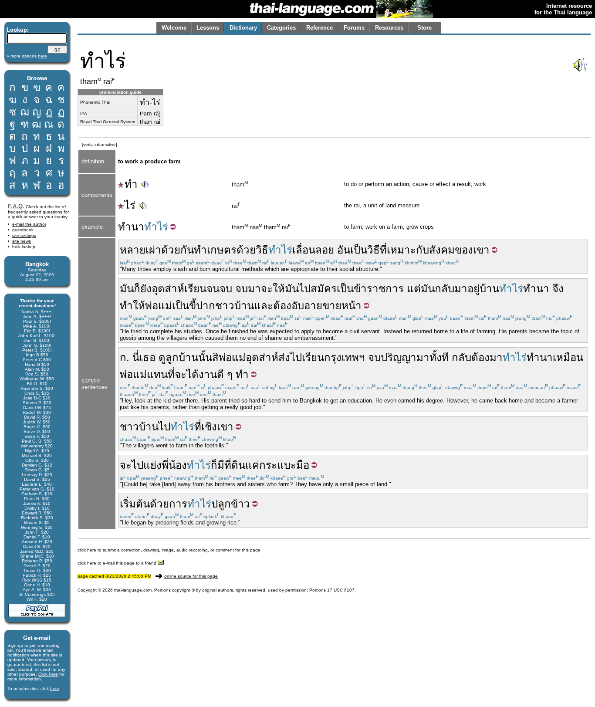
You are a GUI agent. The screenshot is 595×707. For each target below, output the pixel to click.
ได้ (192, 374)
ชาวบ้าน (234, 305)
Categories (281, 27)
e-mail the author (29, 224)
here (54, 688)
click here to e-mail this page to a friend (118, 563)
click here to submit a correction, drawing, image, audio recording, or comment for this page (169, 550)
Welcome (174, 27)
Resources (389, 27)
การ (178, 504)
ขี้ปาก (202, 305)
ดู (162, 357)
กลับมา (451, 288)
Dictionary (243, 27)
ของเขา (472, 250)
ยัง (146, 288)
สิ (215, 357)
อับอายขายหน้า (326, 305)
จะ (267, 288)
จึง (558, 288)
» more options (27, 56)
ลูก (172, 357)
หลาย (132, 250)
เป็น (358, 250)
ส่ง (284, 357)
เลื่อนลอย (313, 250)
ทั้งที (439, 357)
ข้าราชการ (379, 288)
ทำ (131, 184)
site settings (24, 235)
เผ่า (153, 250)
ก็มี (217, 465)
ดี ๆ (225, 374)
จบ (226, 288)
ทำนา (131, 227)
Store (424, 27)
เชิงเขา (217, 427)
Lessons (207, 27)
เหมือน (568, 357)
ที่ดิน (234, 465)
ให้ (279, 288)
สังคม (442, 250)
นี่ (135, 357)
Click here (48, 674)
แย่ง (152, 465)
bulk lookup (23, 246)
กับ (422, 250)
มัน (127, 288)
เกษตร (222, 250)
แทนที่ (161, 374)
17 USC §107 (341, 590)
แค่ (252, 465)
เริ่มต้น (135, 504)
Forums (354, 27)
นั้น (205, 357)
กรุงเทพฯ (344, 357)
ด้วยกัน (177, 250)
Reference (319, 27)
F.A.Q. (16, 206)
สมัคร (324, 288)
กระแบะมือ (284, 465)
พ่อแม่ (158, 305)
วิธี (262, 250)
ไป (305, 288)
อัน (343, 250)
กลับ (461, 357)
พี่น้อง (174, 465)
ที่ (383, 250)
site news (21, 241)
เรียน (195, 288)
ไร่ (130, 205)
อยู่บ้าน (483, 288)
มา (254, 288)
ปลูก (221, 504)
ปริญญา (398, 357)
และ (263, 305)
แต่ (414, 288)
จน (213, 288)
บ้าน (188, 357)
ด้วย (246, 250)
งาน (208, 374)
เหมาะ (401, 250)
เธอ (147, 357)
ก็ (137, 288)
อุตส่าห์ (168, 288)
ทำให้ (132, 305)
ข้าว (240, 504)
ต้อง (282, 305)
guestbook (23, 229)
